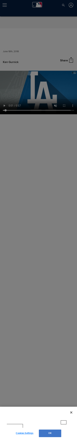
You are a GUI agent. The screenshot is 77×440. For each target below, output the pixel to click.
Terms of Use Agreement (39, 426)
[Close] (71, 416)
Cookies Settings (24, 433)
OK (50, 433)
